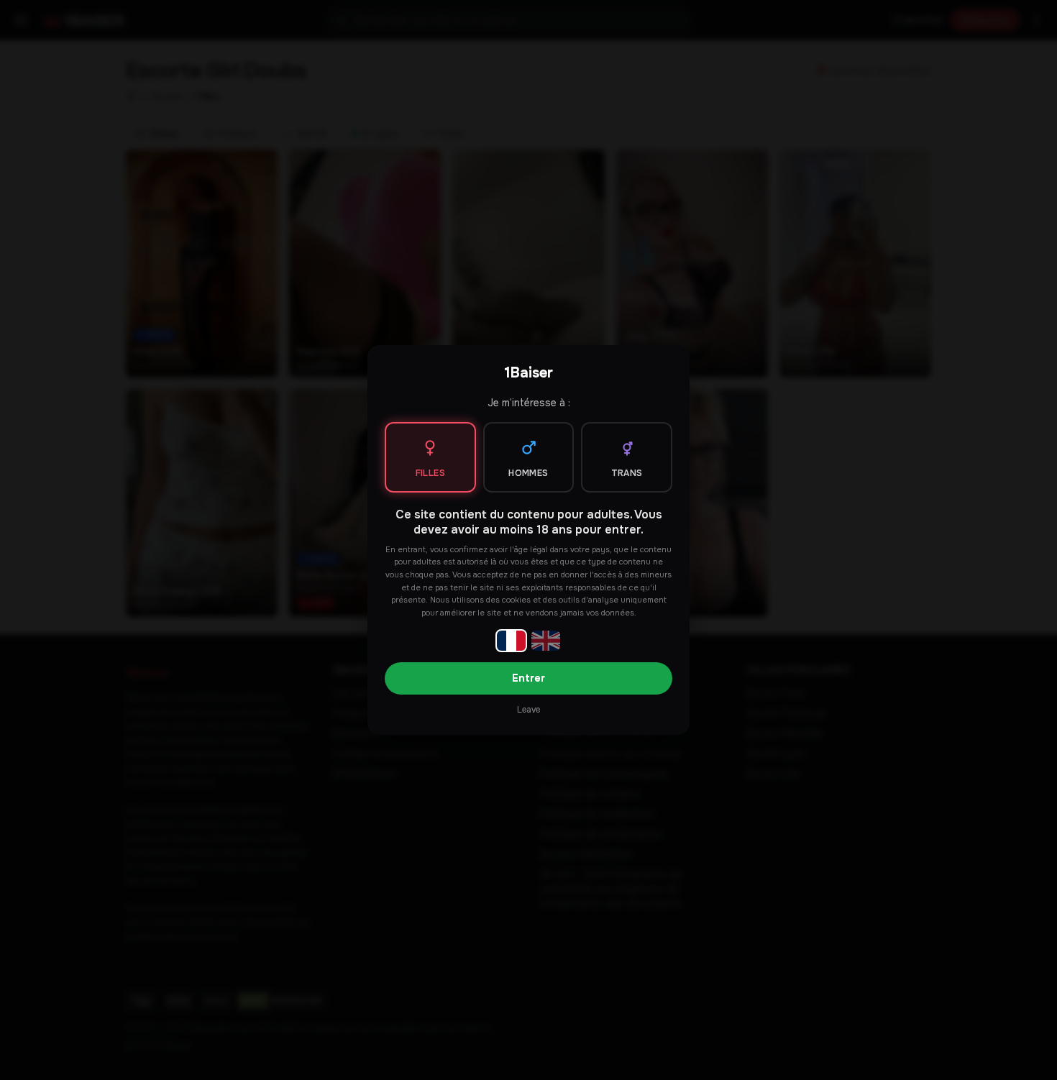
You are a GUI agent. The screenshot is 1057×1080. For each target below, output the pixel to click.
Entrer (528, 678)
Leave (528, 709)
